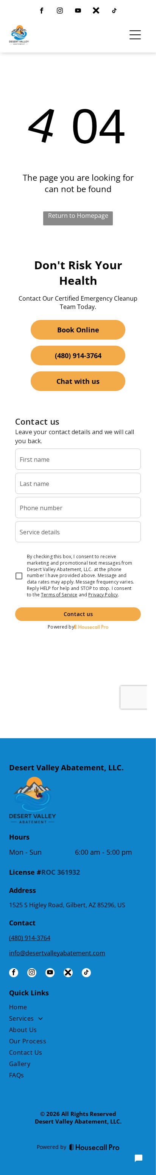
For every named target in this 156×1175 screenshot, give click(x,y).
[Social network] (96, 11)
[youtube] (78, 11)
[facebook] (41, 11)
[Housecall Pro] (94, 1147)
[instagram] (59, 11)
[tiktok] (114, 11)
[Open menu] (135, 34)
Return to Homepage (78, 215)
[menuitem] (70, 1008)
